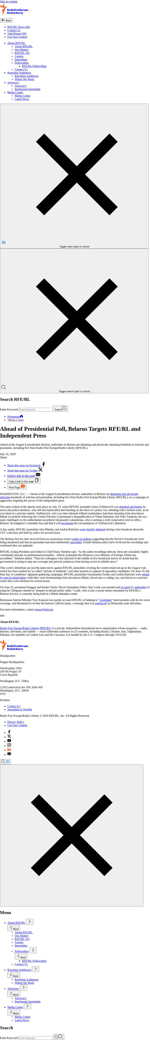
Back (16, 929)
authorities (140, 587)
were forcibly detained (92, 529)
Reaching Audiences (19, 72)
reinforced (101, 603)
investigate (67, 523)
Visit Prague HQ (17, 33)
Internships (21, 59)
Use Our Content (17, 36)
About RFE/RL (16, 43)
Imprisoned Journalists (27, 89)
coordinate (106, 600)
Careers (19, 56)
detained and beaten (130, 506)
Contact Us (13, 30)
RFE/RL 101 (22, 52)
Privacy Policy (15, 722)
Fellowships (22, 62)
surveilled (76, 542)
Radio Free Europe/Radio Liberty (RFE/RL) (25, 628)
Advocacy (13, 82)
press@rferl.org (44, 609)
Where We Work (24, 79)
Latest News (22, 99)
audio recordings (81, 538)
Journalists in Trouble (19, 709)
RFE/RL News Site (18, 27)
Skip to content (8, 1)
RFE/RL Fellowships (34, 66)
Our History (22, 49)
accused (125, 587)
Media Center (15, 92)
